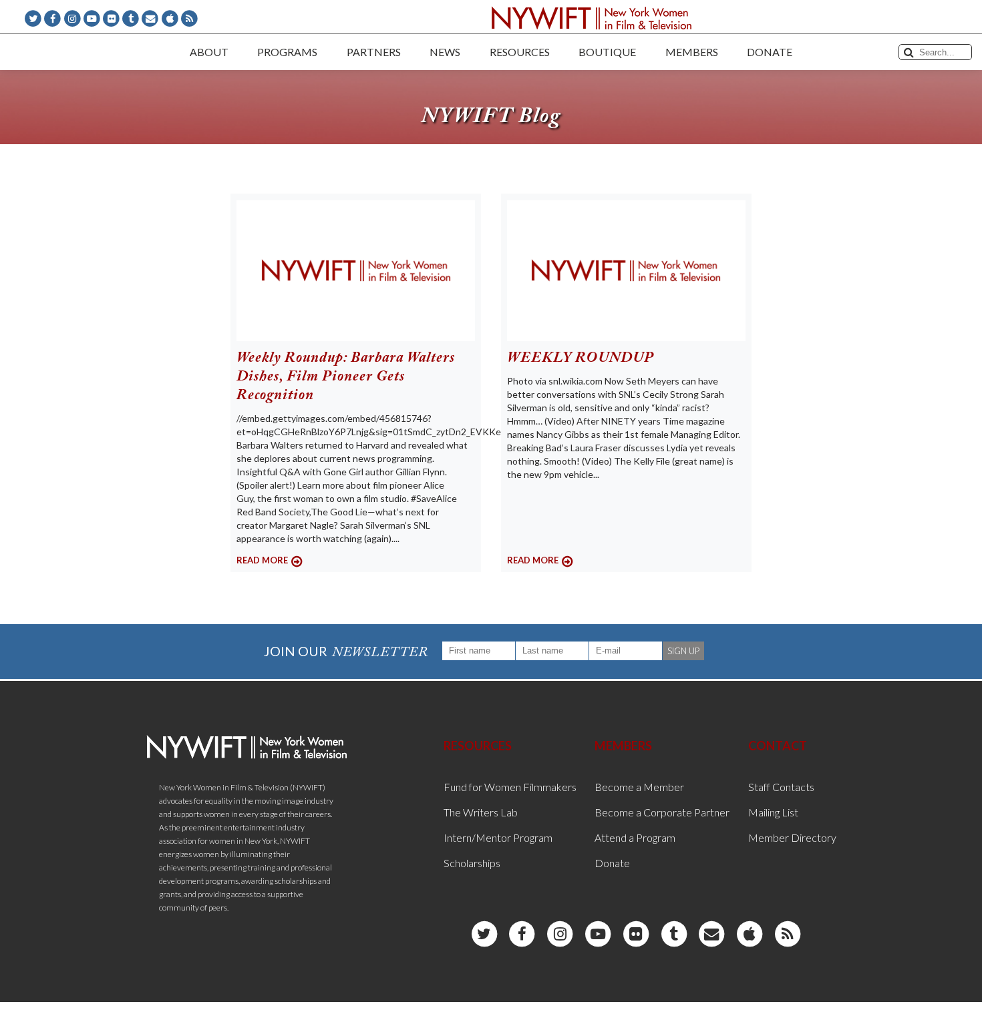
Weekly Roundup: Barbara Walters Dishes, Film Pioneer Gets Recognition (345, 377)
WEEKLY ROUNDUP (580, 358)
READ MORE (262, 560)
